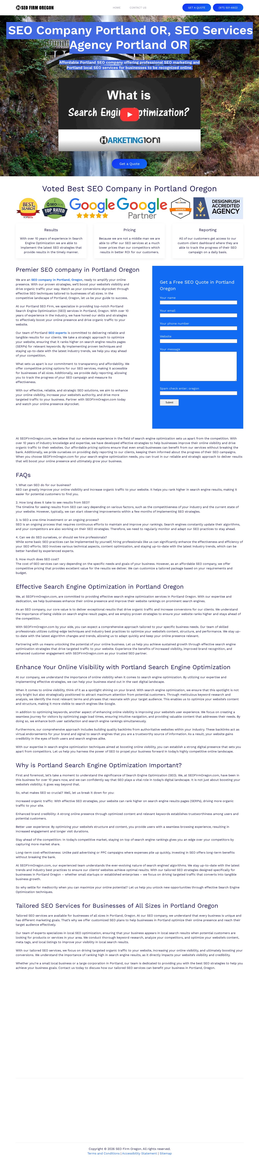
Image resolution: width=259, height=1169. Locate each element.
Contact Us (138, 7)
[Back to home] (35, 7)
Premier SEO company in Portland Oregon (78, 269)
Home (117, 7)
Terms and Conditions (103, 1153)
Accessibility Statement (139, 1153)
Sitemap (166, 1153)
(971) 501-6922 (228, 7)
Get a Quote (129, 164)
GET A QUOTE (196, 7)
